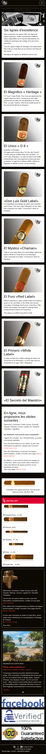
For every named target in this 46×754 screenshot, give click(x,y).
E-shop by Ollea (28, 747)
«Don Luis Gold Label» (21, 201)
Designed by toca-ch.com (14, 747)
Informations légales (23, 751)
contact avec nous (10, 448)
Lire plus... (6, 690)
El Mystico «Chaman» (20, 248)
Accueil (13, 751)
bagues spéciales (9, 611)
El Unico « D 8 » (16, 146)
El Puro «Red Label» (19, 296)
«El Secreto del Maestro (22, 400)
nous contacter (8, 603)
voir (4, 622)
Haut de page (6, 751)
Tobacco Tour (20, 469)
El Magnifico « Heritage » (23, 92)
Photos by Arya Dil (18, 747)
